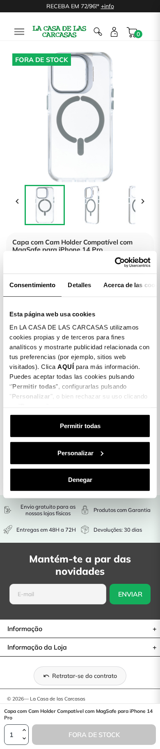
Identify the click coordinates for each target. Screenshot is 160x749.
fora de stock (94, 735)
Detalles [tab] (79, 284)
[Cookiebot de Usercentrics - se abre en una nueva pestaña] (115, 262)
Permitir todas (80, 425)
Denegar (80, 479)
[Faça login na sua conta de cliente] (114, 32)
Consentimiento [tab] (32, 284)
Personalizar (75, 452)
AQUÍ (65, 366)
